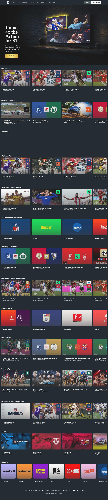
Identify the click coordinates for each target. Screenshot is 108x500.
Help (25, 490)
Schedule (34, 2)
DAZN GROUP (73, 490)
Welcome (52, 2)
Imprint (65, 490)
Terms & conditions (34, 490)
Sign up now (96, 2)
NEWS (81, 490)
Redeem (47, 493)
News (43, 2)
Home (13, 2)
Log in (87, 2)
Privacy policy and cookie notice (51, 490)
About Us (54, 493)
